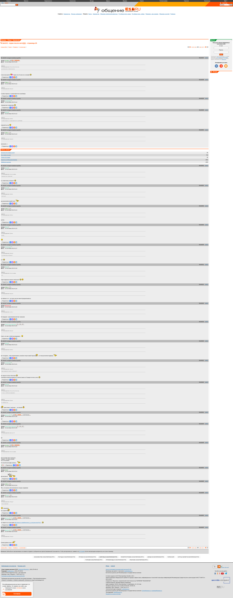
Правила (15, 47)
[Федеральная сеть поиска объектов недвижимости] (220, 587)
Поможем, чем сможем (152, 14)
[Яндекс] (221, 66)
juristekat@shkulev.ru (156, 590)
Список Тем (4, 47)
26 (200, 47)
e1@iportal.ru (10, 571)
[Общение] (96, 12)
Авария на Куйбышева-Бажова (9, 159)
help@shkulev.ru (128, 571)
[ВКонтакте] (10, 77)
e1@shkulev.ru (125, 589)
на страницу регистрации (222, 57)
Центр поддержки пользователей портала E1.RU (118, 569)
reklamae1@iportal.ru (23, 569)
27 (202, 47)
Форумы (3, 40)
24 (195, 47)
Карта (90, 14)
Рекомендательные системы (113, 594)
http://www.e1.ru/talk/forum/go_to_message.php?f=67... (28, 522)
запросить (224, 59)
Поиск (9, 47)
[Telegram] (16, 77)
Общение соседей (164, 14)
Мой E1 (213, 40)
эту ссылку (82, 551)
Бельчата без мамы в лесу (8, 152)
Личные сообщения (76, 14)
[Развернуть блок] (211, 72)
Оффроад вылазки (6, 162)
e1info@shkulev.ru (146, 590)
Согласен (17, 594)
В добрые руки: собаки (138, 14)
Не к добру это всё (6, 155)
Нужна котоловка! (5, 157)
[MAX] (12, 77)
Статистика (22, 47)
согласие (19, 588)
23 (193, 47)
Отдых (9, 40)
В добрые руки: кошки (125, 14)
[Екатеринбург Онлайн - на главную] (133, 12)
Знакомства (67, 14)
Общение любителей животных (109, 14)
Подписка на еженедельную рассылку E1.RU (13, 576)
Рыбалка (172, 14)
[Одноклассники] (14, 77)
